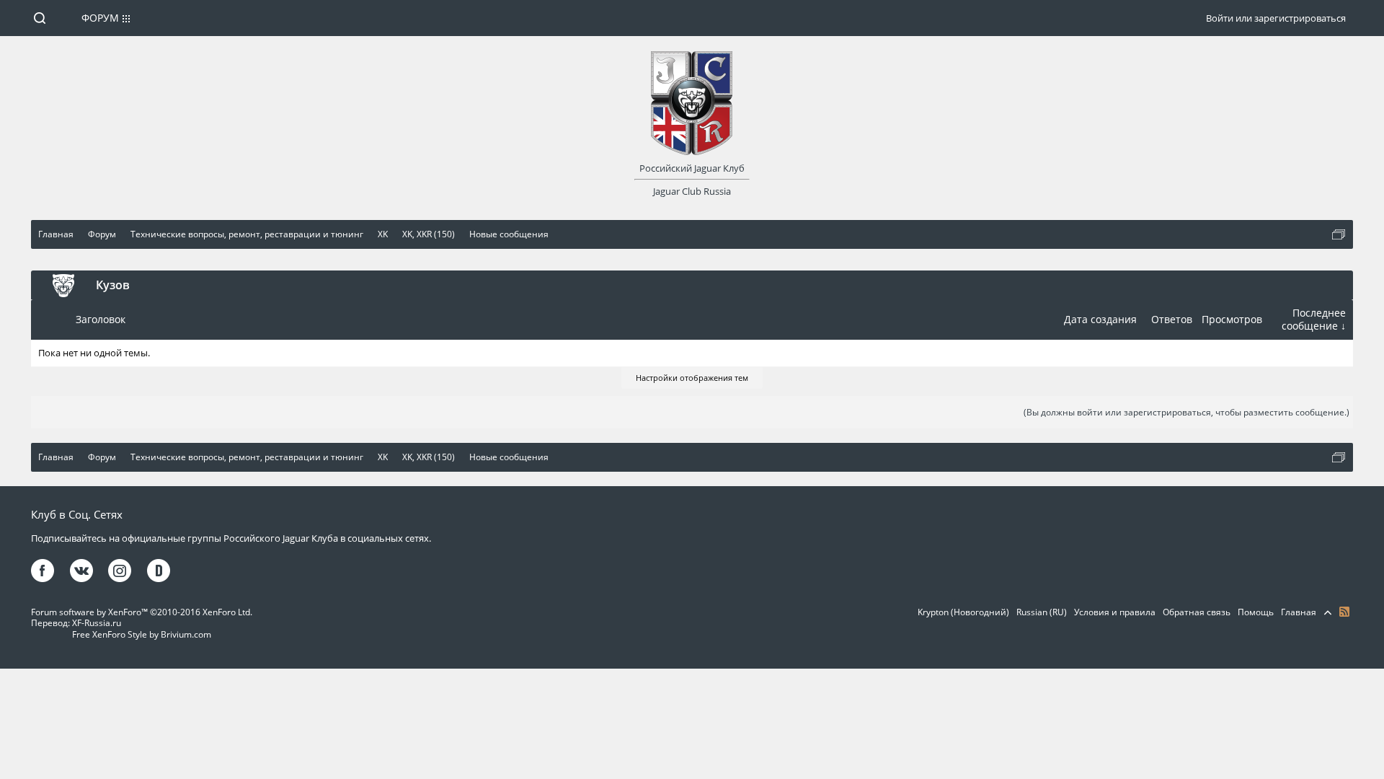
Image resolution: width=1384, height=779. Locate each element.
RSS (1344, 612)
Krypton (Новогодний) (963, 612)
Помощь (1256, 612)
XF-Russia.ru (96, 623)
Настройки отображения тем (692, 377)
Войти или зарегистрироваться (1276, 18)
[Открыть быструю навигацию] (1338, 234)
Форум (100, 18)
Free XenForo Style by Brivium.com (141, 634)
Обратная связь (1196, 612)
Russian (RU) (1041, 612)
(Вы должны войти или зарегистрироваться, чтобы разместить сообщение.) (1186, 412)
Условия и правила (1114, 612)
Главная (1298, 612)
